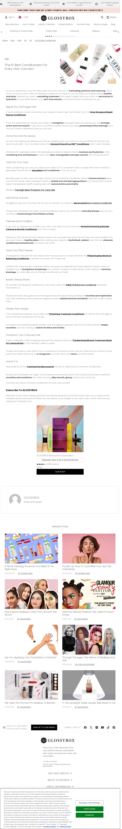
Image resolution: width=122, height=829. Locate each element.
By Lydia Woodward (85, 664)
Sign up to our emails (44, 727)
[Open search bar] (102, 17)
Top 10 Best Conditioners (45, 40)
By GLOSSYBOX (24, 619)
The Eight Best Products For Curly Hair (35, 189)
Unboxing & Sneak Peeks (21, 31)
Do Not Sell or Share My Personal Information (56, 765)
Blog (13, 40)
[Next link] (118, 32)
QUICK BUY (60, 471)
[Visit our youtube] (102, 727)
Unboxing (74, 31)
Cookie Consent (50, 761)
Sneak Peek (51, 31)
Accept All (89, 815)
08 (25, 40)
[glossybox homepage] (60, 17)
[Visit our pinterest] (114, 727)
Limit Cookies (89, 809)
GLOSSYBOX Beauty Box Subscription (55, 455)
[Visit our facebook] (85, 727)
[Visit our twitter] (91, 727)
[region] (60, 808)
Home (5, 40)
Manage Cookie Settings (89, 803)
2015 (19, 40)
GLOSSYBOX (31, 498)
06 (31, 40)
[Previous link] (1, 32)
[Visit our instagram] (97, 727)
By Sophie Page (25, 573)
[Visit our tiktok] (108, 727)
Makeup (96, 31)
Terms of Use (65, 826)
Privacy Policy (50, 826)
